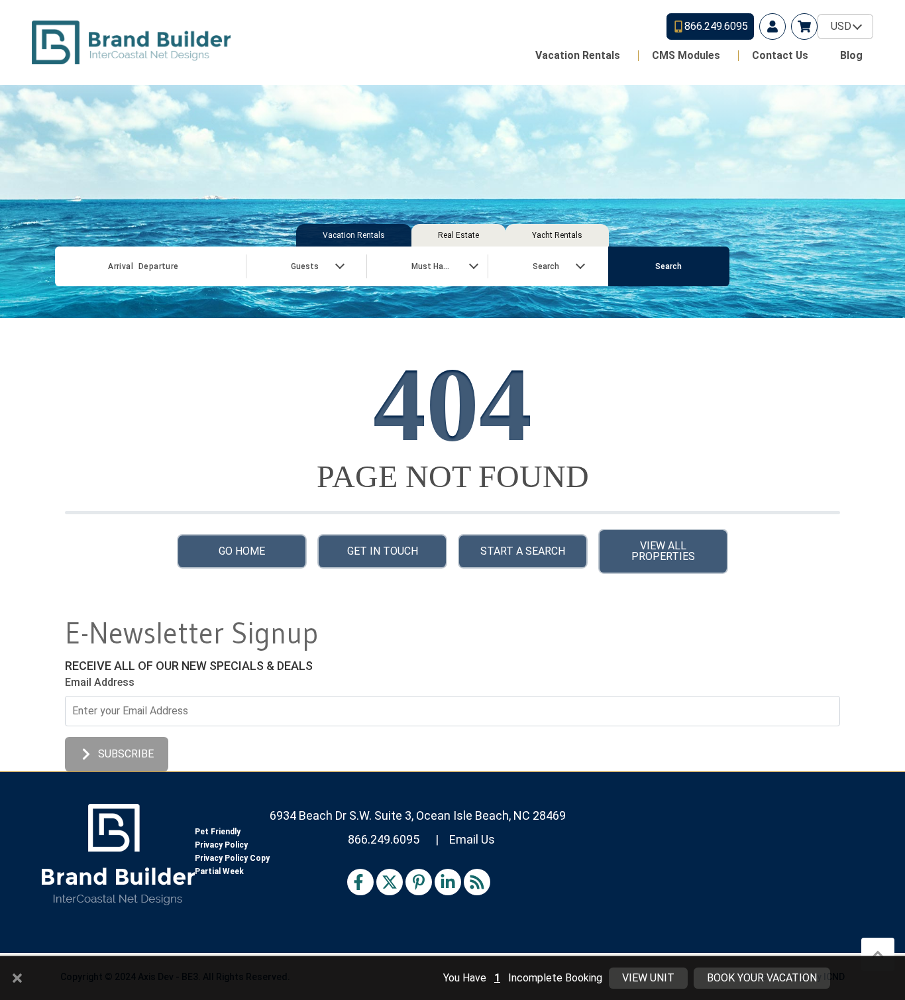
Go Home (242, 551)
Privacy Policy (221, 845)
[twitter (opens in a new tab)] (389, 882)
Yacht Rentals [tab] (557, 235)
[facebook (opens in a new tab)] (360, 882)
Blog (851, 55)
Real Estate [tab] (458, 235)
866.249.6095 (383, 839)
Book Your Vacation (762, 978)
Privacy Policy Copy (232, 858)
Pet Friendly (217, 831)
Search (668, 266)
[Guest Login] (772, 26)
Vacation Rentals (577, 55)
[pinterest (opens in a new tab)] (418, 882)
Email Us (472, 840)
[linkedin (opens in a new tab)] (448, 882)
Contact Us (780, 55)
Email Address (99, 682)
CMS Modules (686, 55)
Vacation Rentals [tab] (354, 235)
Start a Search (522, 551)
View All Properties (663, 551)
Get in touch (382, 551)
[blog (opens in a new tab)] (477, 882)
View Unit (648, 978)
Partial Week (219, 871)
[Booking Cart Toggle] (804, 26)
